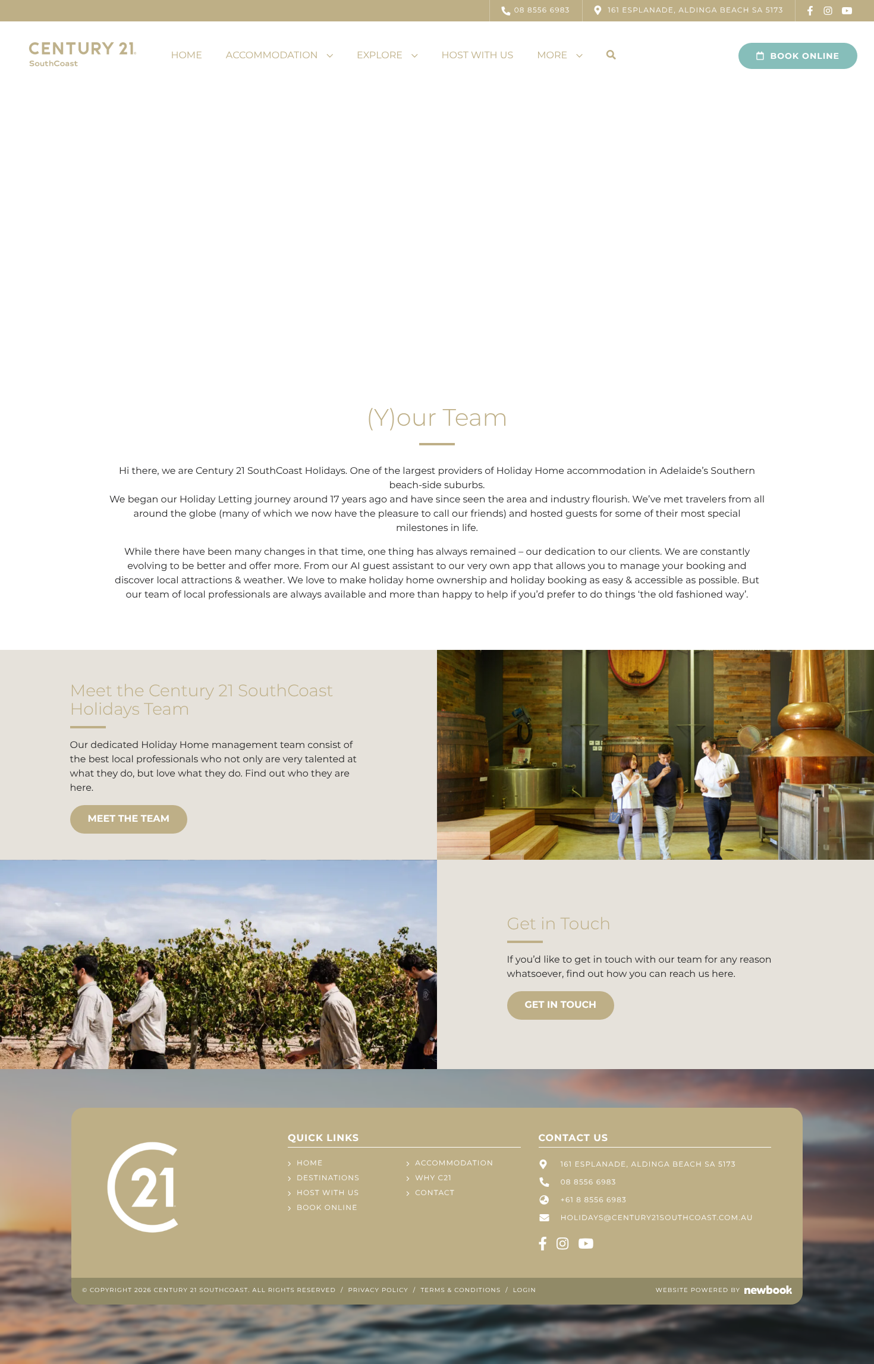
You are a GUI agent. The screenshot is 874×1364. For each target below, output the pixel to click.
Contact (435, 1193)
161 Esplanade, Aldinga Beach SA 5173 (648, 1164)
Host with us (478, 55)
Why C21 (433, 1178)
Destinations (328, 1178)
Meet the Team (128, 819)
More (552, 55)
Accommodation (272, 55)
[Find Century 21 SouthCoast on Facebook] (810, 10)
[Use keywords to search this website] (611, 56)
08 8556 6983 (542, 10)
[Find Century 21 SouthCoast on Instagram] (828, 10)
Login (524, 1290)
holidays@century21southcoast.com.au (657, 1218)
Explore (380, 55)
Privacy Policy (378, 1290)
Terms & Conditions (460, 1290)
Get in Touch (561, 1005)
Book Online (805, 56)
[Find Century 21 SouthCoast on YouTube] (847, 10)
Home (186, 55)
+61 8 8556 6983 (594, 1200)
